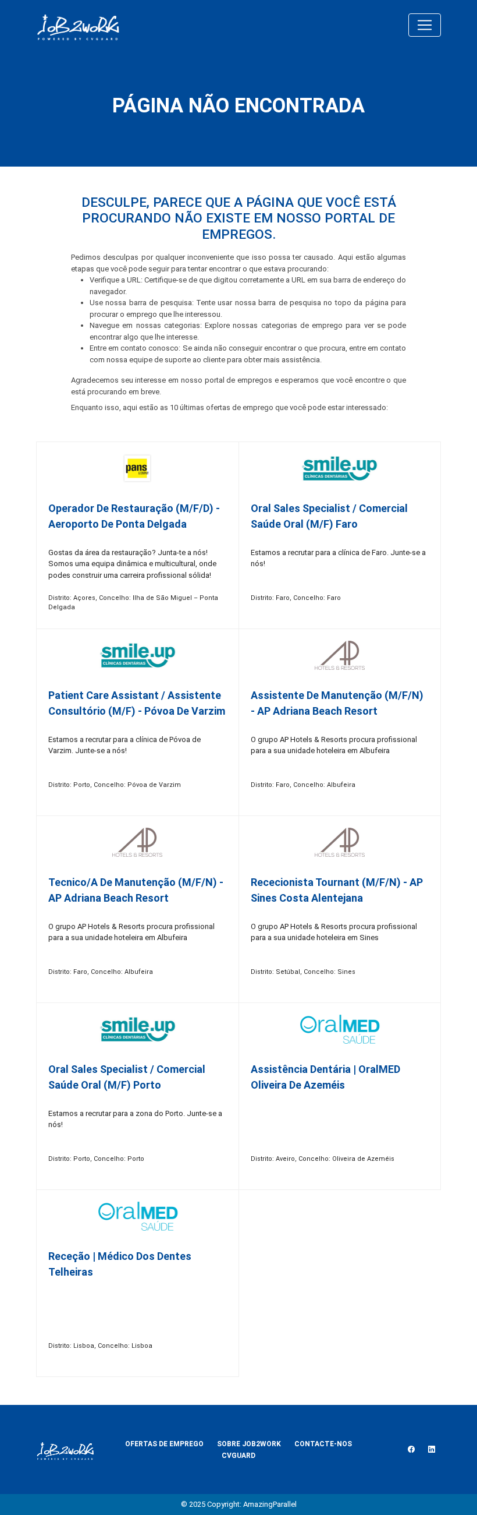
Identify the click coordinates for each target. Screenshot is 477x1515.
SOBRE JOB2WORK (249, 1444)
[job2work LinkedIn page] (431, 1450)
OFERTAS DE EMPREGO (164, 1444)
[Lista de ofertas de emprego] (78, 25)
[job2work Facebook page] (411, 1450)
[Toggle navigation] (424, 25)
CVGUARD (238, 1456)
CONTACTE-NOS (323, 1444)
